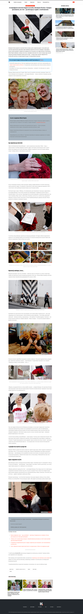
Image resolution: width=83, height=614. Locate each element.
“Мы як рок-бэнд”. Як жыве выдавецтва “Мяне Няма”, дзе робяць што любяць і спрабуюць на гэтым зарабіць (65, 16)
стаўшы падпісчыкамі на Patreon (16, 64)
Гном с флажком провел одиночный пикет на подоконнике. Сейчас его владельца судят (30, 546)
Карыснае (32, 2)
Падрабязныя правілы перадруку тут (68, 612)
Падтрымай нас (46, 2)
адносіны (11, 569)
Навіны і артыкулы (17, 2)
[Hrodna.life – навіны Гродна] (9, 2)
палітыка (34, 569)
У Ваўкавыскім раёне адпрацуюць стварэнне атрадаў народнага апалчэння (64, 39)
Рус (73, 2)
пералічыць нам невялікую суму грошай (41, 557)
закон (29, 569)
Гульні (26, 2)
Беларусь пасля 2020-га (30, 5)
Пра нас (39, 2)
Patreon (41, 60)
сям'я (11, 571)
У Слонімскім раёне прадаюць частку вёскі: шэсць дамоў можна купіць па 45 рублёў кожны (65, 28)
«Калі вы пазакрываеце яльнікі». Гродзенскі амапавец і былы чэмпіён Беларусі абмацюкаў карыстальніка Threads (64, 50)
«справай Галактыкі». (41, 122)
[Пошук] (70, 2)
